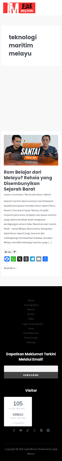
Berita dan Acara (33, 194)
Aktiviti (31, 309)
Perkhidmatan (31, 333)
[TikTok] (27, 430)
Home (31, 300)
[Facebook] (14, 430)
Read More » (10, 268)
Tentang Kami (31, 304)
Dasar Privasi (31, 337)
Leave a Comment (13, 194)
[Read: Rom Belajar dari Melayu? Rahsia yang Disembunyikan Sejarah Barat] (31, 149)
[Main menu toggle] (55, 7)
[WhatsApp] (34, 430)
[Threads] (48, 430)
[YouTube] (20, 430)
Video (31, 318)
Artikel (31, 314)
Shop (31, 328)
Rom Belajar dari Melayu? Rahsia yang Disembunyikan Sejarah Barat (28, 180)
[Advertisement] (31, 98)
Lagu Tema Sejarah (32, 323)
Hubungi (31, 342)
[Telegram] (41, 430)
